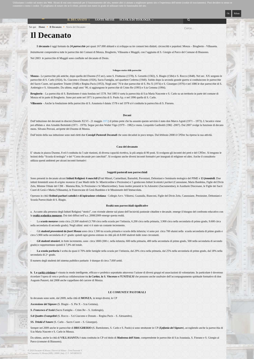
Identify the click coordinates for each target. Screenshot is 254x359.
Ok (228, 13)
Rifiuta (236, 13)
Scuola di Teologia (134, 19)
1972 (105, 121)
